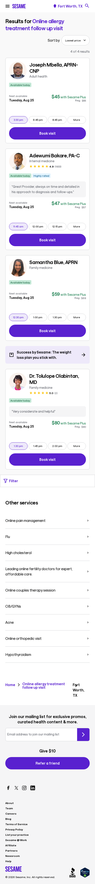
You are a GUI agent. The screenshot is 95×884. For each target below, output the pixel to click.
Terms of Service (16, 824)
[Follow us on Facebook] (8, 788)
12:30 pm (20, 317)
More (76, 119)
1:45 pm (40, 445)
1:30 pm (59, 317)
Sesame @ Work (16, 839)
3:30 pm (20, 119)
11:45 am (20, 226)
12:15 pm (59, 226)
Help (8, 861)
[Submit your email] (83, 734)
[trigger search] (87, 5)
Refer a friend (48, 763)
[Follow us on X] (16, 788)
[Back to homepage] (19, 6)
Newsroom (12, 855)
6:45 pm (40, 119)
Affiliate (10, 845)
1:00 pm (40, 317)
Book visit (62, 134)
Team (9, 808)
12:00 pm (39, 226)
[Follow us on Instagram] (24, 788)
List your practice (17, 834)
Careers (10, 813)
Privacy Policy (14, 829)
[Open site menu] (7, 6)
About (9, 802)
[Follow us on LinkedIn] (32, 788)
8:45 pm (59, 119)
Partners (11, 850)
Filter (13, 481)
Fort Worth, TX (70, 6)
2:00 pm (59, 445)
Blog (8, 818)
